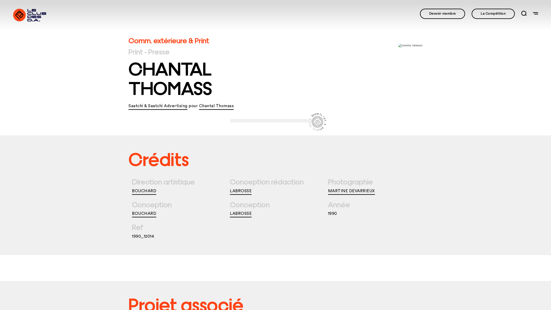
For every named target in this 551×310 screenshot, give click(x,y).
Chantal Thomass (216, 106)
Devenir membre (442, 13)
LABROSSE (241, 191)
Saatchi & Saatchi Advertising (157, 106)
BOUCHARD (144, 191)
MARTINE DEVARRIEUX (351, 191)
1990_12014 (143, 236)
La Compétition (493, 13)
